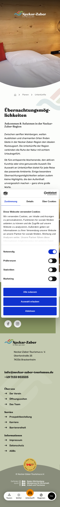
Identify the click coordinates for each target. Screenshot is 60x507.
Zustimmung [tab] (10, 201)
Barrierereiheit (17, 427)
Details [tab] (30, 201)
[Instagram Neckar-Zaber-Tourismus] (17, 324)
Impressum (15, 440)
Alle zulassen (30, 292)
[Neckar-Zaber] (30, 14)
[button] (51, 496)
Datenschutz (16, 445)
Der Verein (15, 393)
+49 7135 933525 (16, 377)
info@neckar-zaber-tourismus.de (28, 372)
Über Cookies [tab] (49, 201)
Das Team (14, 404)
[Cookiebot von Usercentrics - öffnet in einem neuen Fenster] (44, 193)
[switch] (52, 260)
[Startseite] (15, 94)
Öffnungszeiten (18, 399)
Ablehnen (30, 311)
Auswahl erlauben (30, 301)
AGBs (12, 451)
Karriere (13, 422)
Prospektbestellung (20, 416)
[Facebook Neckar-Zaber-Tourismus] (8, 324)
